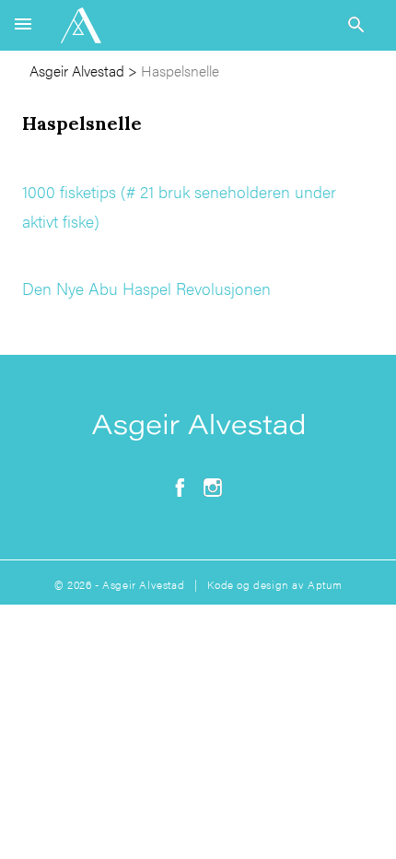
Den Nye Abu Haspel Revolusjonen (146, 288)
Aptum (325, 584)
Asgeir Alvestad (76, 70)
